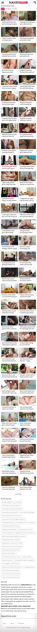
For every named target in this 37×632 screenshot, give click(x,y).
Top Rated (14, 8)
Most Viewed (8, 8)
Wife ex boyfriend (7, 560)
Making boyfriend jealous (9, 529)
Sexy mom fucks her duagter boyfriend (13, 519)
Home (4, 623)
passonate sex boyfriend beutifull (12, 509)
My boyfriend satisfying (27, 512)
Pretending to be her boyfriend (25, 522)
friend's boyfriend (7, 533)
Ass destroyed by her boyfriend (11, 516)
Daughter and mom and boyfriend (25, 533)
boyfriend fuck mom (8, 522)
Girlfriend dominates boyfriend (11, 540)
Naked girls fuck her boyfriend (11, 550)
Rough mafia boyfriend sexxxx (10, 526)
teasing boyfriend (29, 567)
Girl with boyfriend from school (11, 557)
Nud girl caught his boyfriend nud (11, 502)
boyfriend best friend (25, 529)
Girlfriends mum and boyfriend (11, 505)
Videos (12, 623)
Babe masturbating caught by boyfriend (13, 536)
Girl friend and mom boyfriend (11, 574)
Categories (21, 623)
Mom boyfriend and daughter (10, 570)
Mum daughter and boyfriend (10, 563)
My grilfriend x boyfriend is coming (12, 543)
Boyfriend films (27, 557)
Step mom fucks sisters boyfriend (12, 546)
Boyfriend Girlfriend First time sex (12, 567)
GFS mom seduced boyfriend (10, 577)
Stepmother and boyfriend (10, 512)
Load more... (18, 494)
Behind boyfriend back (8, 553)
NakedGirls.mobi (19, 2)
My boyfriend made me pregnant (24, 560)
